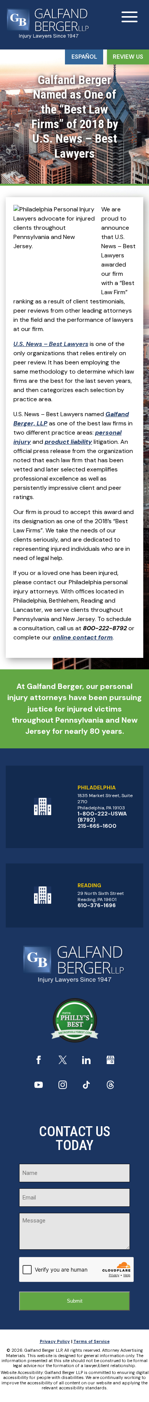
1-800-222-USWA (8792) (102, 816)
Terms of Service (91, 1341)
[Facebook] (39, 1062)
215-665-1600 (97, 825)
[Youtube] (39, 1087)
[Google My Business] (110, 1062)
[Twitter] (63, 1062)
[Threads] (110, 1087)
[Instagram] (63, 1087)
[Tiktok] (86, 1087)
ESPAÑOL (84, 57)
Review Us (128, 57)
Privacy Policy (55, 1341)
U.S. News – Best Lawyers (50, 344)
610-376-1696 (97, 905)
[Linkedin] (86, 1062)
